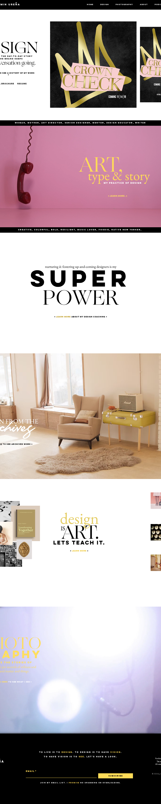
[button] (104, 5)
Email (31, 771)
